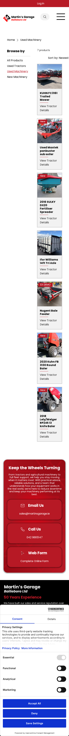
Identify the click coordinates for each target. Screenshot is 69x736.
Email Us (36, 505)
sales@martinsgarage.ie (34, 513)
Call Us (34, 529)
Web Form (37, 553)
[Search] (45, 16)
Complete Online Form (34, 561)
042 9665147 (35, 537)
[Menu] (61, 16)
